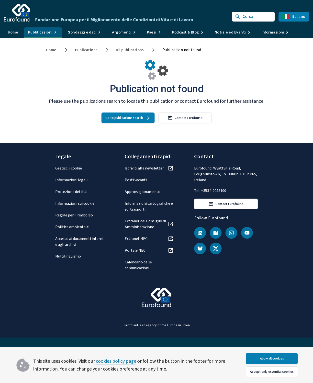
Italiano (298, 16)
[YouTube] (247, 233)
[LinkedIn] (200, 233)
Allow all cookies (272, 358)
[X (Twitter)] (216, 248)
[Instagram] (231, 233)
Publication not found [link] (181, 50)
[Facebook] (216, 233)
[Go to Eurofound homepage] (17, 13)
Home (13, 32)
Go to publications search (124, 117)
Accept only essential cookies (272, 371)
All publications (130, 50)
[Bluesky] (200, 248)
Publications (86, 50)
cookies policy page (116, 361)
